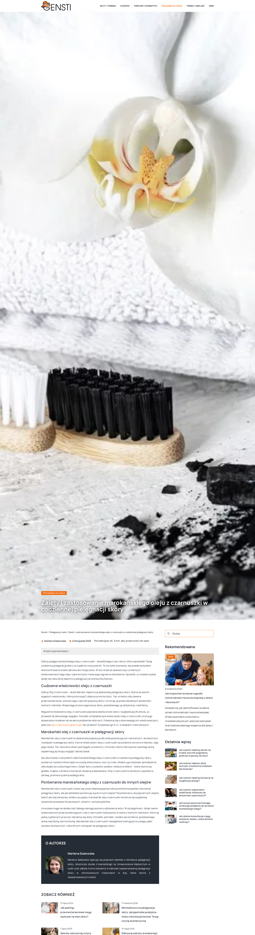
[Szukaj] (168, 633)
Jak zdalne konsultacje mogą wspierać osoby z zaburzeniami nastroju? (196, 819)
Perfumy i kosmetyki (145, 5)
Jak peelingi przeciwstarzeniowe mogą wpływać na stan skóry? (75, 912)
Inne (211, 5)
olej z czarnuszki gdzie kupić (66, 724)
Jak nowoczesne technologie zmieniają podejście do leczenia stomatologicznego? (196, 806)
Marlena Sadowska (55, 641)
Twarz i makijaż (196, 5)
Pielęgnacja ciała (172, 5)
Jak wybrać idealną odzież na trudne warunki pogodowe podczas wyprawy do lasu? (195, 753)
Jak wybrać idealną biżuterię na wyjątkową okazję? (196, 779)
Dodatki (125, 5)
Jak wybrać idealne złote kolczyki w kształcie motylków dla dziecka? (195, 766)
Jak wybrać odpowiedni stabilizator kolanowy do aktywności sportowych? (192, 792)
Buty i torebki (108, 5)
